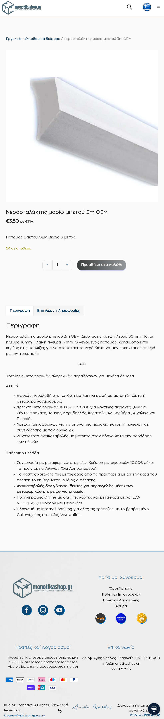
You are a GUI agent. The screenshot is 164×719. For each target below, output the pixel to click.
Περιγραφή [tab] (20, 311)
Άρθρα (121, 606)
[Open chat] (154, 709)
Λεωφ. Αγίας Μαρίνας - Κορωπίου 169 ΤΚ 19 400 (121, 658)
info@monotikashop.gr (121, 663)
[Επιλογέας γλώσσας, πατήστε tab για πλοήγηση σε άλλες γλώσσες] (147, 7)
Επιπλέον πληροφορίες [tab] (58, 311)
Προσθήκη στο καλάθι (101, 265)
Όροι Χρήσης (121, 588)
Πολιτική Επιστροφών (121, 594)
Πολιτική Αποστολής (121, 600)
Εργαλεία (13, 38)
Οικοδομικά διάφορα (42, 38)
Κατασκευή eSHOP (15, 715)
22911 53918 (121, 669)
